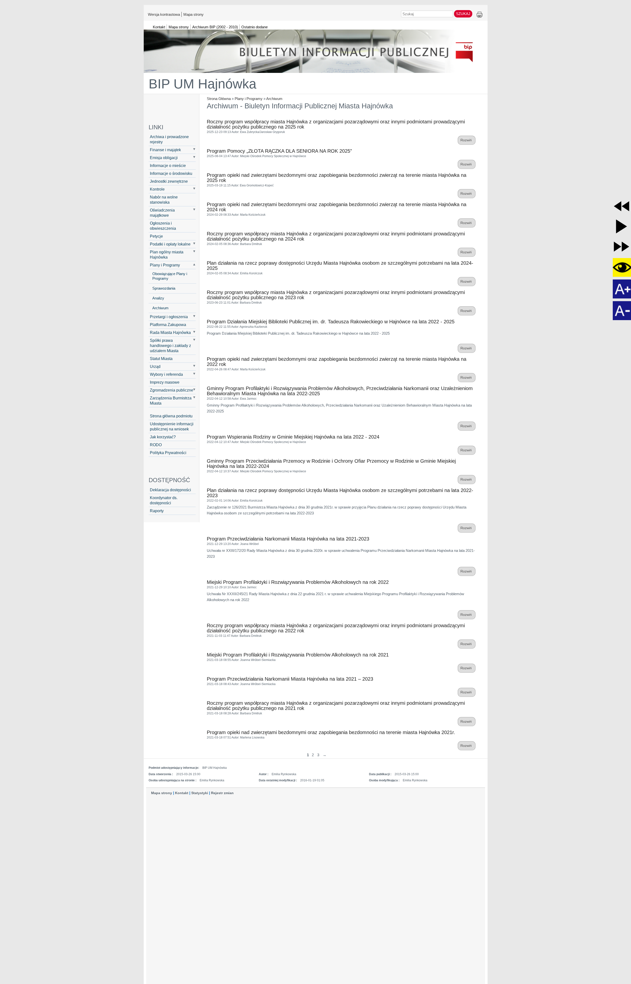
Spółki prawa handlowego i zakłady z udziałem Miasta (170, 345)
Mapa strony (193, 14)
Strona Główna (219, 99)
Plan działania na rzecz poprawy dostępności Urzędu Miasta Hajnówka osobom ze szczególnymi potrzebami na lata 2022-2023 (340, 493)
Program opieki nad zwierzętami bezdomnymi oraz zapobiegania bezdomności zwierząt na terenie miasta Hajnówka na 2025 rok (336, 177)
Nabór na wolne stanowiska (164, 199)
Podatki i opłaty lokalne (170, 244)
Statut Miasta (161, 358)
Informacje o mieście (168, 165)
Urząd (155, 366)
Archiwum (274, 99)
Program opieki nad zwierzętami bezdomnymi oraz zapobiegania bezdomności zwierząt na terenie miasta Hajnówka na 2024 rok (336, 207)
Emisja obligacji (164, 157)
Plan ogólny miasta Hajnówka (166, 254)
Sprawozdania (163, 288)
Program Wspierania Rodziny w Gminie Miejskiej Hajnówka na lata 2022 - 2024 (293, 437)
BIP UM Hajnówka (202, 83)
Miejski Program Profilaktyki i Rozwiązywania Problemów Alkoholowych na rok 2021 (298, 654)
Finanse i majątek (165, 150)
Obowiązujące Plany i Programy (169, 276)
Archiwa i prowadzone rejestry (169, 139)
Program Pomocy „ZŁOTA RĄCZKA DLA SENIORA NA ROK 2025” (279, 151)
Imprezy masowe (164, 382)
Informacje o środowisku (171, 173)
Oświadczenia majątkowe (162, 212)
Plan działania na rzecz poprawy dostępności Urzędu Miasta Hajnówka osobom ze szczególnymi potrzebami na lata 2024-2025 (340, 265)
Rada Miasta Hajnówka (170, 332)
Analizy (158, 298)
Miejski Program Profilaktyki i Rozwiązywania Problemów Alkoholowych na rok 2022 (298, 582)
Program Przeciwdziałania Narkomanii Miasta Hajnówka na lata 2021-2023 (288, 538)
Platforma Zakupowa (168, 324)
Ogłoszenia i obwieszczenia (163, 225)
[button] (621, 206)
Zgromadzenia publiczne (171, 390)
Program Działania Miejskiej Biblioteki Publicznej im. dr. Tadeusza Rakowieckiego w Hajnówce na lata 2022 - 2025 (331, 321)
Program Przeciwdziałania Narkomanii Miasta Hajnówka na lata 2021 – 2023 (290, 679)
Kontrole (157, 189)
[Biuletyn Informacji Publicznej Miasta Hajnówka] (316, 49)
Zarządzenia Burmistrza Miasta (171, 400)
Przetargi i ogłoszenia (169, 316)
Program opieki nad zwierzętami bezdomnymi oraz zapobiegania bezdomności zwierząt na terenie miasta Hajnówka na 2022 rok (336, 361)
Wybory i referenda (166, 374)
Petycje (156, 236)
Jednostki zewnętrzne (169, 181)
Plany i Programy (249, 99)
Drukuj (479, 15)
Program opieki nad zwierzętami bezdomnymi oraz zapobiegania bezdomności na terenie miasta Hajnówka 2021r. (331, 732)
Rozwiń (466, 140)
